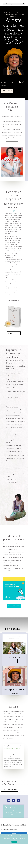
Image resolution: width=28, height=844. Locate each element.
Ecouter (15, 693)
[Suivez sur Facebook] (13, 800)
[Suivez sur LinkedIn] (18, 800)
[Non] (26, 839)
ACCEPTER (14, 841)
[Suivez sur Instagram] (8, 800)
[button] (26, 819)
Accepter (14, 833)
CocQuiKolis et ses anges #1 (12, 746)
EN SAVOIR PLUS (14, 333)
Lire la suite (7, 90)
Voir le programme (9, 789)
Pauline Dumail (10, 748)
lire (15, 661)
